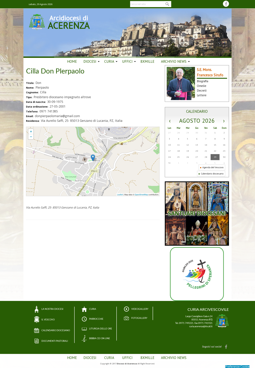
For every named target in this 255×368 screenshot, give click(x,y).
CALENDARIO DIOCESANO (55, 330)
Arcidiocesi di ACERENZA (69, 21)
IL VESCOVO (48, 320)
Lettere (201, 95)
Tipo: (29, 97)
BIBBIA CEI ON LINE (99, 338)
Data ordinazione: (37, 106)
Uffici (127, 61)
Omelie (201, 86)
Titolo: (30, 83)
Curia (109, 61)
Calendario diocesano (212, 173)
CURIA (92, 309)
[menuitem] (72, 61)
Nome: (30, 87)
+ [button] (31, 131)
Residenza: (33, 120)
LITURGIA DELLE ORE (100, 329)
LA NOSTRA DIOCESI (52, 309)
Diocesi (89, 61)
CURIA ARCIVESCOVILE (208, 310)
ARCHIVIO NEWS (173, 61)
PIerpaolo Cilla (33, 128)
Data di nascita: (36, 102)
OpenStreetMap (141, 194)
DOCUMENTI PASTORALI (54, 341)
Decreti (202, 90)
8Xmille (147, 61)
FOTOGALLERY (139, 318)
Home (72, 61)
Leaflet (120, 194)
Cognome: (32, 92)
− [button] (31, 136)
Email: (30, 116)
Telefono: (32, 111)
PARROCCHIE (96, 319)
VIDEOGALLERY (139, 309)
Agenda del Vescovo (213, 167)
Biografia (202, 81)
